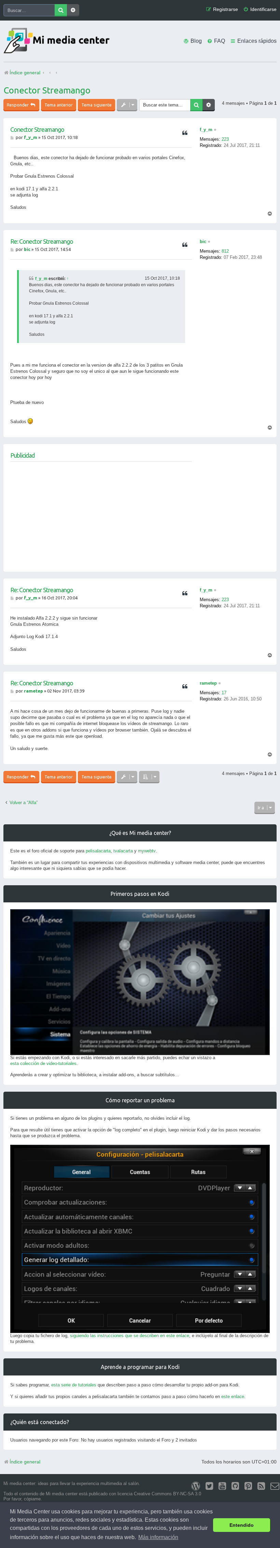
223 (225, 139)
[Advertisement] (101, 516)
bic (203, 241)
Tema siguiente (96, 104)
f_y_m (206, 129)
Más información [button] (158, 1537)
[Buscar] (61, 10)
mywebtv (147, 850)
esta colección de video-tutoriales (43, 1063)
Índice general (25, 1461)
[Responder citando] (184, 133)
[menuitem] (260, 9)
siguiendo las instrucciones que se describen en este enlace (129, 1335)
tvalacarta (123, 850)
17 (224, 692)
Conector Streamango (46, 90)
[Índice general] (58, 41)
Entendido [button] (241, 1525)
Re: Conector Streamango (41, 241)
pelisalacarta (98, 850)
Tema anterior (58, 104)
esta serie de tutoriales (73, 1384)
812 (225, 251)
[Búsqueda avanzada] (73, 10)
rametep (208, 683)
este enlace (232, 1396)
